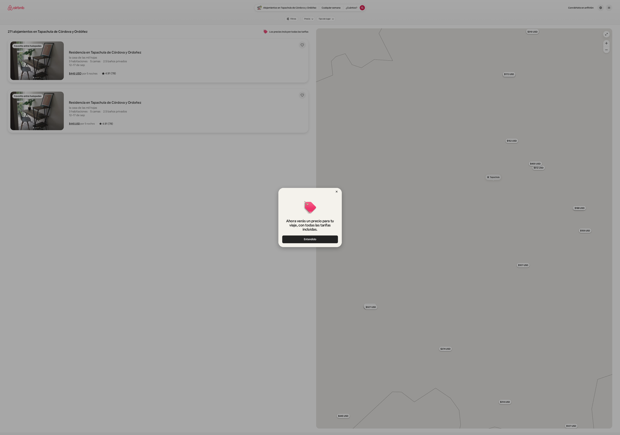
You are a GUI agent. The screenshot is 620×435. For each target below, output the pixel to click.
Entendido (310, 239)
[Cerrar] (336, 191)
